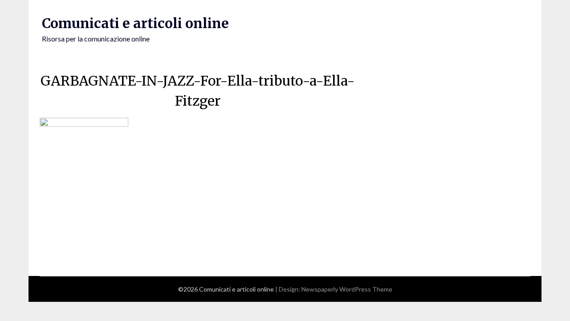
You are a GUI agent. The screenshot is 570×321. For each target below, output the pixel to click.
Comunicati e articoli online (135, 23)
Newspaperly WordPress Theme (346, 289)
